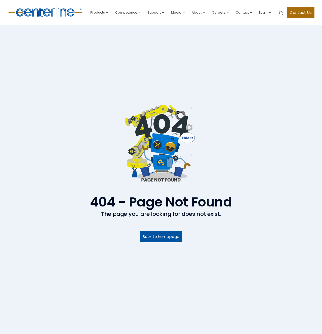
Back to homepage (161, 236)
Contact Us (301, 12)
